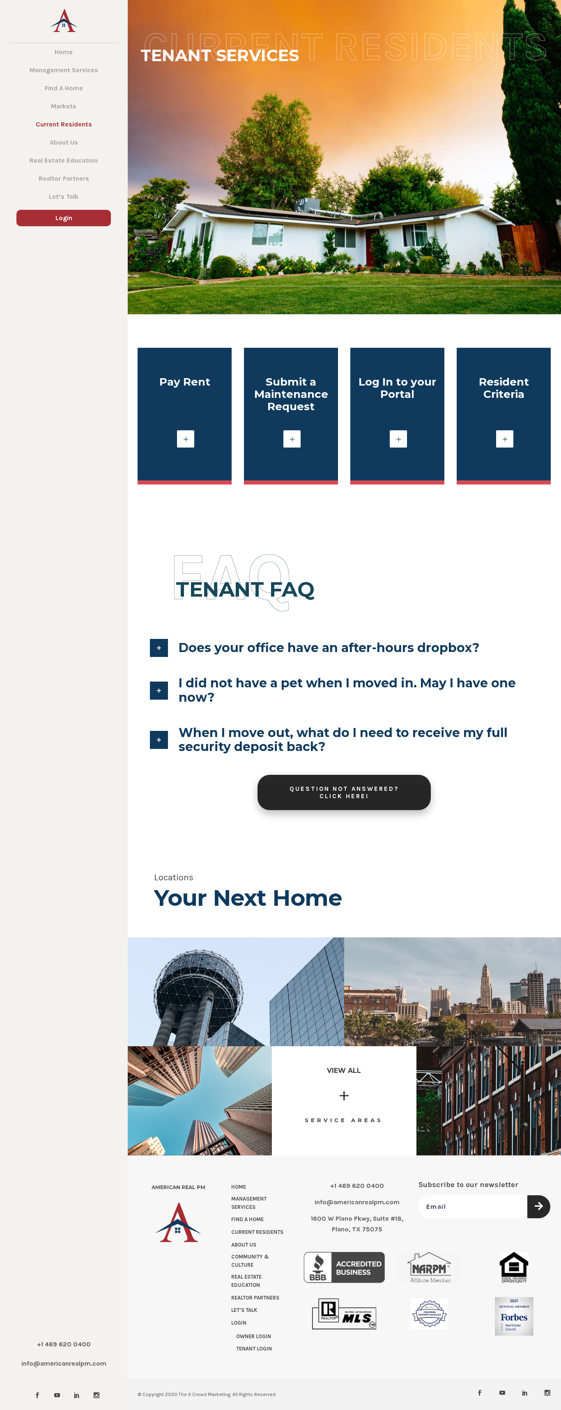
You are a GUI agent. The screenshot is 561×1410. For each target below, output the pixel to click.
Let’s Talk (244, 1310)
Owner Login (253, 1336)
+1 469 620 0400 (64, 1344)
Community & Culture (250, 1261)
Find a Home (247, 1219)
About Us (243, 1245)
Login (238, 1323)
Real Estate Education (246, 1281)
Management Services (249, 1203)
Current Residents (257, 1232)
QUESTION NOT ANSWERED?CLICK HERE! (344, 792)
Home (238, 1187)
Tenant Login (254, 1349)
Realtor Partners (255, 1297)
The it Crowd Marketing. (205, 1394)
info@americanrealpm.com (63, 1363)
